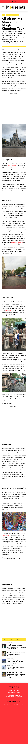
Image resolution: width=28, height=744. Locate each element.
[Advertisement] (14, 109)
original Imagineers (17, 243)
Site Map (11, 704)
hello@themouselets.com (14, 692)
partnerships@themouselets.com (14, 696)
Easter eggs (8, 310)
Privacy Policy (20, 704)
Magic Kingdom (11, 165)
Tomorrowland (6, 535)
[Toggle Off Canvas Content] (3, 7)
